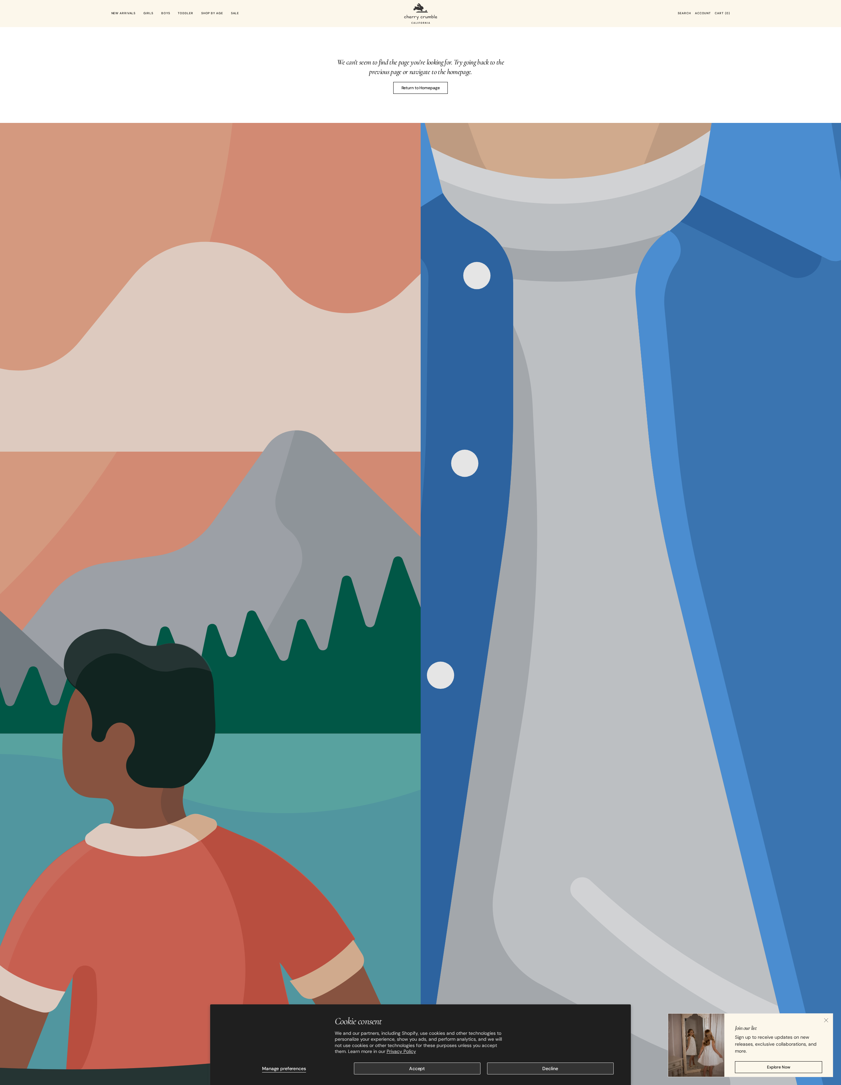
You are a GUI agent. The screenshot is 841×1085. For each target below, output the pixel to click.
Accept (417, 1068)
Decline (550, 1068)
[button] (684, 13)
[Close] (826, 1020)
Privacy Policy (401, 1051)
